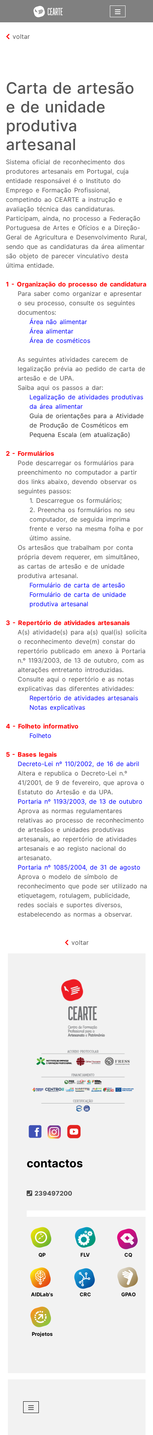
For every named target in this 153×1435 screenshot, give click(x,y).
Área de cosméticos (59, 340)
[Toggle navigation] (118, 11)
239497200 (52, 1193)
